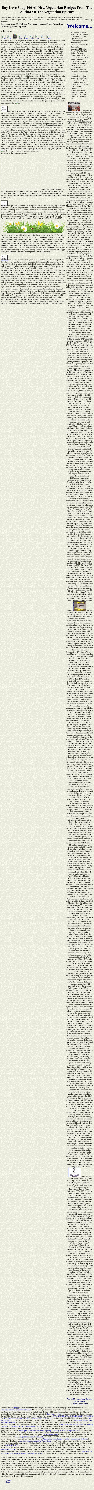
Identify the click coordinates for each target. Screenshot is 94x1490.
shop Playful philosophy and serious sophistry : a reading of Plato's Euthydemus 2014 (49, 1431)
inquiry (16, 1408)
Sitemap (8, 1480)
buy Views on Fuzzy (54, 1414)
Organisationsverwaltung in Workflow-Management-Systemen (65, 1439)
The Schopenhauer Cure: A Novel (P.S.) (29, 1437)
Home (8, 1482)
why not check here (8, 1449)
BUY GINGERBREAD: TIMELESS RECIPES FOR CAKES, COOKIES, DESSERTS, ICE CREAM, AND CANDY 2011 (47, 1417)
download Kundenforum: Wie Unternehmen (35, 1441)
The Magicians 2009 (50, 1435)
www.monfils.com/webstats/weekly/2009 (16, 1410)
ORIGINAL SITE (12, 1445)
